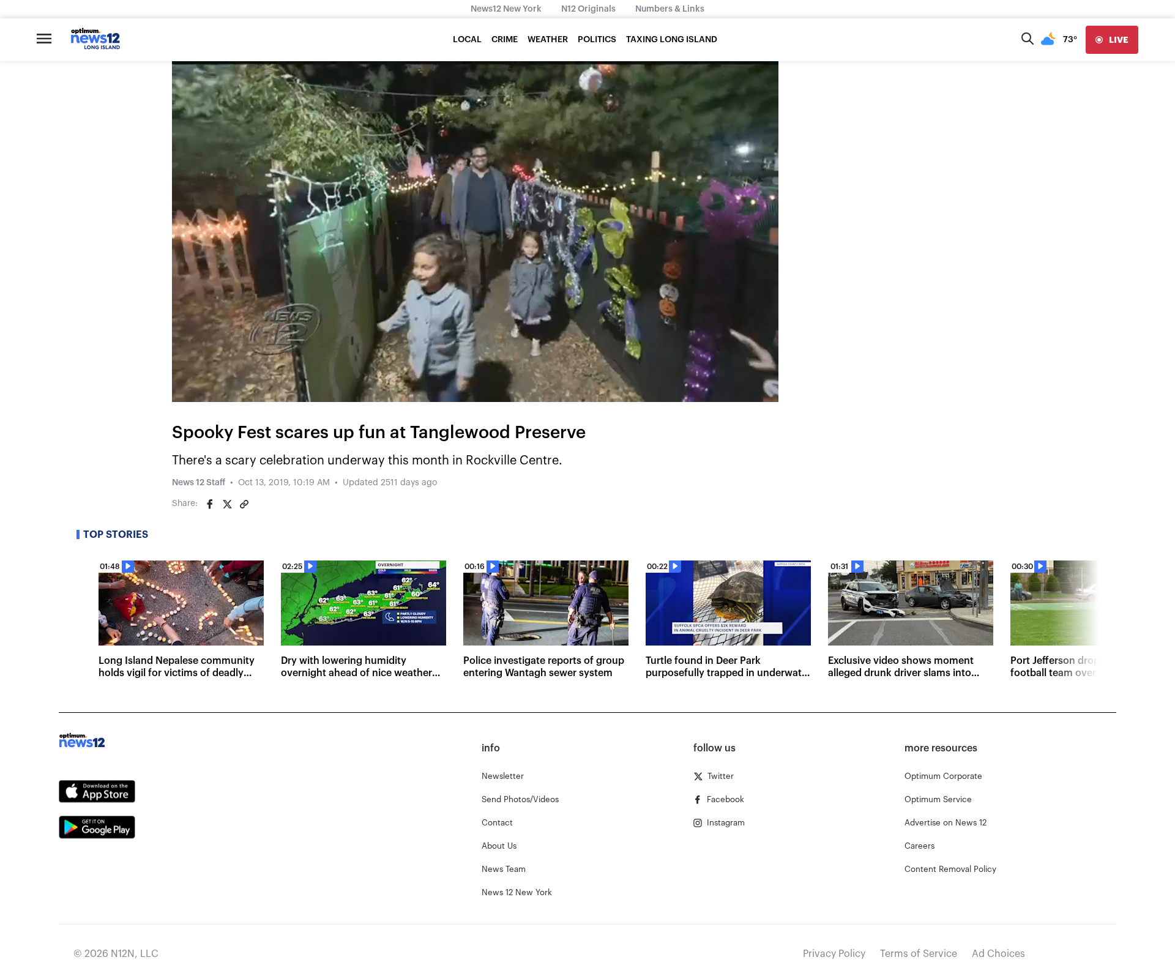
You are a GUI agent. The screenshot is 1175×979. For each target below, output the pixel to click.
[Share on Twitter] (227, 504)
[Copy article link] (244, 504)
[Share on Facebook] (210, 504)
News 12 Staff (198, 482)
